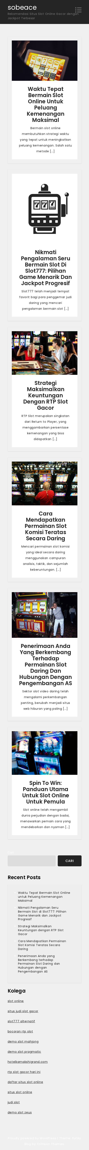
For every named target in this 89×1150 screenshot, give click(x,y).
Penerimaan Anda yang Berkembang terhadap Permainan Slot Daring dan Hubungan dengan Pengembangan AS (45, 664)
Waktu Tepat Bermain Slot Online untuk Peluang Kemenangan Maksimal (45, 104)
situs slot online (20, 1092)
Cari (11, 852)
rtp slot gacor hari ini (24, 1072)
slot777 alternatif (21, 1021)
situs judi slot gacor (23, 1011)
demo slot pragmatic (24, 1052)
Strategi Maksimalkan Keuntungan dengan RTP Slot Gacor (45, 395)
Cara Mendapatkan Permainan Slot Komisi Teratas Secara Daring (46, 526)
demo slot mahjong (23, 1041)
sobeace (22, 7)
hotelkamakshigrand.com (28, 1062)
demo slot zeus (20, 1112)
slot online (16, 1001)
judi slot (14, 1102)
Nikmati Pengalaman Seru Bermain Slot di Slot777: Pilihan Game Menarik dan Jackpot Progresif (45, 268)
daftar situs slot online (25, 1082)
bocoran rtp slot (20, 1031)
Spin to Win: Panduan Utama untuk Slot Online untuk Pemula (45, 792)
